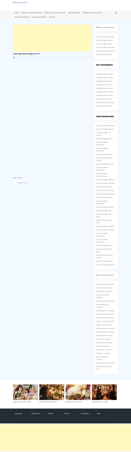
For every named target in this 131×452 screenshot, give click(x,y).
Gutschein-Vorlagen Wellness (104, 261)
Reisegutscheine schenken (103, 99)
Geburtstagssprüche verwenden (105, 310)
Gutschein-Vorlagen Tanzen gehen (104, 250)
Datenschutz (35, 413)
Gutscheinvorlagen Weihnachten (105, 51)
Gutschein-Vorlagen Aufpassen (105, 129)
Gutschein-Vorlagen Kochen (104, 197)
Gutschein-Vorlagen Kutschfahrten (102, 202)
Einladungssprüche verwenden (105, 301)
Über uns (67, 413)
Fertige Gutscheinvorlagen (55, 13)
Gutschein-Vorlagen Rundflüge (105, 226)
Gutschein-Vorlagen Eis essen (104, 164)
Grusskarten (85, 413)
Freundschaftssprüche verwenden (102, 306)
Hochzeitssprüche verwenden (105, 314)
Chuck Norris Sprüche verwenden (102, 296)
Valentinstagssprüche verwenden (102, 358)
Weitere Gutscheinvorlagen (104, 54)
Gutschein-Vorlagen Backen (104, 139)
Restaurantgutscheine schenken (105, 102)
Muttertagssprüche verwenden (105, 332)
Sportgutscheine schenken (104, 106)
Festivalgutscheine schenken (104, 81)
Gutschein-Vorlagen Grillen (104, 187)
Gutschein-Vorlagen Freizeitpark (105, 179)
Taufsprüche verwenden (103, 346)
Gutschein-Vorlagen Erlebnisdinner (102, 169)
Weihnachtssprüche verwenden (105, 363)
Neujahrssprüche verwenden (104, 335)
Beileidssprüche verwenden (104, 291)
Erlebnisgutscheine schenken (104, 77)
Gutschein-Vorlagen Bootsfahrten (102, 150)
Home (17, 13)
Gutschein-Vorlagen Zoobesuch (105, 265)
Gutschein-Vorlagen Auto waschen (103, 134)
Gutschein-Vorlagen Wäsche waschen (104, 256)
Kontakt (50, 413)
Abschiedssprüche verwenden (105, 284)
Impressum (18, 413)
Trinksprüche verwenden (103, 353)
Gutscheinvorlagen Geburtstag (105, 36)
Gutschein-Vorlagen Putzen (104, 210)
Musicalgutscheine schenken (104, 95)
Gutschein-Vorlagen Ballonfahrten (102, 144)
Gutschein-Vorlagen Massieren (105, 207)
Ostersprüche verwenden (103, 339)
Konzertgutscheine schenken (104, 88)
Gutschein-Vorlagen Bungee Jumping (104, 159)
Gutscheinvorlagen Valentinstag (105, 47)
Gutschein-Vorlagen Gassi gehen (105, 183)
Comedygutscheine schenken (104, 74)
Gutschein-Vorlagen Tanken (104, 245)
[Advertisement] (52, 38)
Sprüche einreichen (22, 17)
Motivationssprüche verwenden (105, 328)
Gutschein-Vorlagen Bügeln (104, 154)
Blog (98, 413)
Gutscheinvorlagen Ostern (103, 44)
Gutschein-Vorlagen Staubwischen (102, 241)
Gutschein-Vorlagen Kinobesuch (105, 194)
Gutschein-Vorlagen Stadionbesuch (102, 235)
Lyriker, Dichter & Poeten (92, 13)
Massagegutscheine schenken (104, 92)
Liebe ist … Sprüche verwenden (105, 321)
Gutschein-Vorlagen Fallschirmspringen (102, 175)
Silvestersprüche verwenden (104, 342)
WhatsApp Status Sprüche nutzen (104, 368)
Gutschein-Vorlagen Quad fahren (103, 215)
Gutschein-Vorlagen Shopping (105, 230)
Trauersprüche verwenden (103, 350)
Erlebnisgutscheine (39, 17)
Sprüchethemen (74, 13)
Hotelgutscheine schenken (104, 84)
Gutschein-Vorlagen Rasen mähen (104, 222)
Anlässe (52, 17)
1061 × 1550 (17, 178)
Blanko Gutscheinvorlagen (31, 13)
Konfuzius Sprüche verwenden (105, 318)
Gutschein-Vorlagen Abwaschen (105, 125)
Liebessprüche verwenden (103, 325)
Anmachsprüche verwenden (104, 288)
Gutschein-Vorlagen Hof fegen (105, 190)
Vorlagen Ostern (22, 182)
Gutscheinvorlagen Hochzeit (104, 40)
